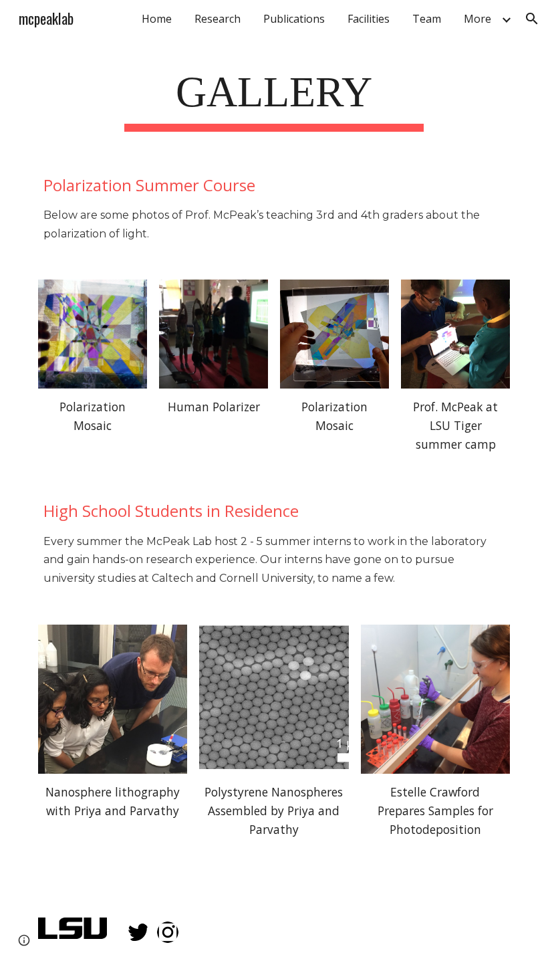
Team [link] (426, 18)
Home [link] (157, 18)
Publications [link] (294, 18)
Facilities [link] (369, 18)
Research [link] (217, 18)
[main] (274, 96)
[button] (532, 19)
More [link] (477, 18)
